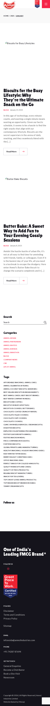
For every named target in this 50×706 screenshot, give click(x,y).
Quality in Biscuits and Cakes (16, 467)
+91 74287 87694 (12, 651)
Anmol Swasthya (11, 352)
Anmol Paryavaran (12, 342)
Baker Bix (32, 389)
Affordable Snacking (13, 382)
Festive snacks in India (13, 438)
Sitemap (7, 625)
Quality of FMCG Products (15, 470)
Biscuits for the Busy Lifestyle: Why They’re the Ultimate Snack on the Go (23, 97)
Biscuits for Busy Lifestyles (15, 405)
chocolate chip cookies (14, 418)
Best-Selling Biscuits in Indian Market (20, 392)
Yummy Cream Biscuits (13, 486)
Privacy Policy (10, 618)
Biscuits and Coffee (12, 402)
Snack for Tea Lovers (13, 476)
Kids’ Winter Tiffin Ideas (14, 454)
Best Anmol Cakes (11, 395)
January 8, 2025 (16, 246)
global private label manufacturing (20, 447)
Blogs (6, 110)
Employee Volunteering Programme (19, 431)
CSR (5, 363)
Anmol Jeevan (9, 338)
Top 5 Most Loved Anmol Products (19, 480)
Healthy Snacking (11, 450)
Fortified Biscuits (11, 444)
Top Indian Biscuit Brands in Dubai (19, 483)
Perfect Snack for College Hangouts (20, 463)
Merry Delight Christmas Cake (17, 457)
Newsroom (8, 677)
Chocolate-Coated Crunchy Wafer (19, 412)
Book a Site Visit (11, 673)
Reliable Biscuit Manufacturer (17, 473)
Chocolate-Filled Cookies (15, 415)
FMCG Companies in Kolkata (16, 441)
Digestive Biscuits (11, 428)
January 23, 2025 (16, 110)
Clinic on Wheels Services (15, 425)
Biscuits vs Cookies (12, 408)
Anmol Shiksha (10, 349)
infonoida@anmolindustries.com (19, 640)
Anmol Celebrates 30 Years (15, 386)
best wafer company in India (16, 399)
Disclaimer (8, 611)
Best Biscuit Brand (29, 395)
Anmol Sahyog (10, 345)
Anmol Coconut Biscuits (14, 389)
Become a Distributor (14, 669)
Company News (10, 360)
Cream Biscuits (35, 425)
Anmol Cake (30, 382)
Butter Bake (28, 408)
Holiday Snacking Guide (32, 450)
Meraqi (22, 702)
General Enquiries (12, 666)
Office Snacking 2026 (12, 460)
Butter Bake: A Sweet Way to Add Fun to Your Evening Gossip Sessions (23, 233)
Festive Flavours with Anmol (16, 434)
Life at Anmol (9, 367)
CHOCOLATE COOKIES (12, 421)
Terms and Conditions (14, 614)
